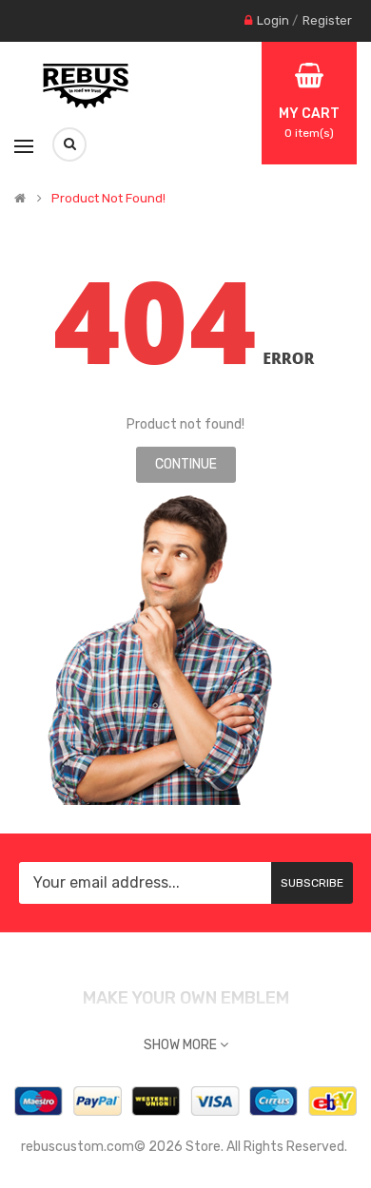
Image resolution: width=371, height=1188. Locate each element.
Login (273, 20)
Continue (186, 464)
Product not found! (108, 198)
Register (327, 20)
